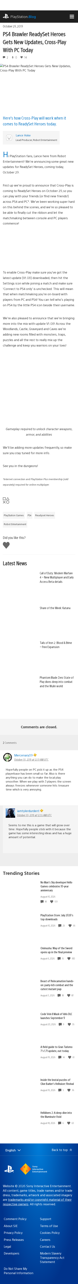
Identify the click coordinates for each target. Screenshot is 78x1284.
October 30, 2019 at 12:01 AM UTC (31, 759)
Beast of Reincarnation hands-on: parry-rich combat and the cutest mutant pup (57, 985)
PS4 (29, 515)
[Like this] (52, 901)
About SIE (11, 1226)
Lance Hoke (23, 135)
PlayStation (23, 16)
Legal (7, 1246)
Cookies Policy (50, 1233)
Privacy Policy (13, 1233)
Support (45, 1219)
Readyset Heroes (44, 515)
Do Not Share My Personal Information (18, 1271)
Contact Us (47, 1246)
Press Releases (14, 1240)
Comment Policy (15, 1219)
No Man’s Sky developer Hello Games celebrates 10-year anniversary (56, 886)
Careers (45, 1240)
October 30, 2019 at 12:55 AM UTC (34, 815)
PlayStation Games (14, 515)
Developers (11, 1253)
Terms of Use (49, 1226)
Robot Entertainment (15, 524)
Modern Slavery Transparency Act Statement (52, 1257)
